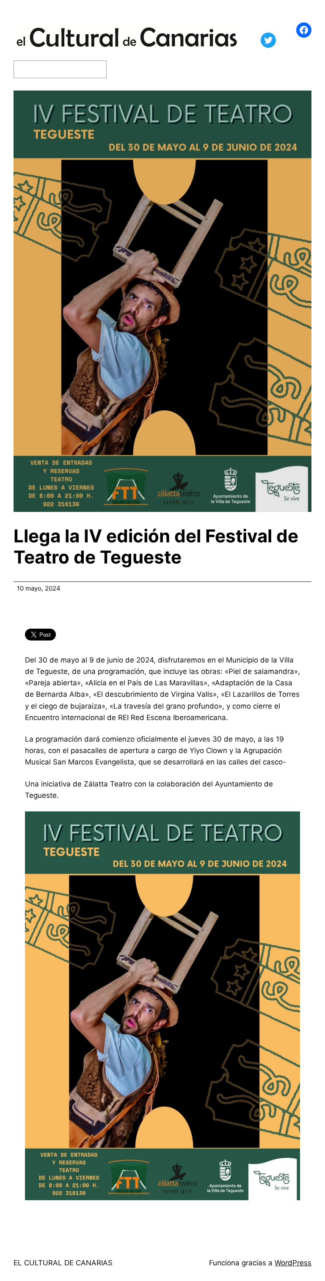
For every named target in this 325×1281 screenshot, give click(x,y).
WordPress (293, 1263)
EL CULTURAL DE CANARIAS (63, 1263)
